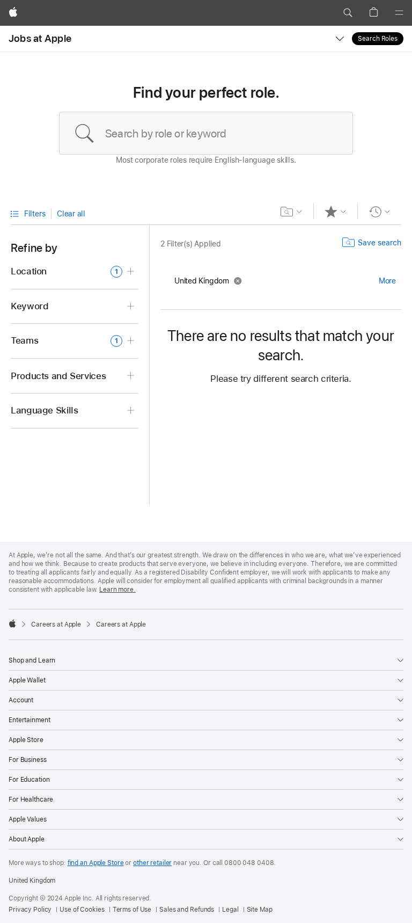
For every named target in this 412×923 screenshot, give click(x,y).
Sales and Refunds (186, 909)
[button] (347, 13)
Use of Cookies (82, 909)
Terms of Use (132, 909)
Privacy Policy (30, 909)
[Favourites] (336, 211)
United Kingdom (32, 880)
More (387, 281)
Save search (379, 242)
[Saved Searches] (292, 211)
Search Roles (378, 38)
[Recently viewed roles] (380, 211)
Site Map (260, 909)
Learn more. (117, 589)
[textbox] (206, 133)
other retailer (152, 863)
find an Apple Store (96, 863)
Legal (230, 909)
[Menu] (399, 13)
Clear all (71, 213)
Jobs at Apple (40, 38)
